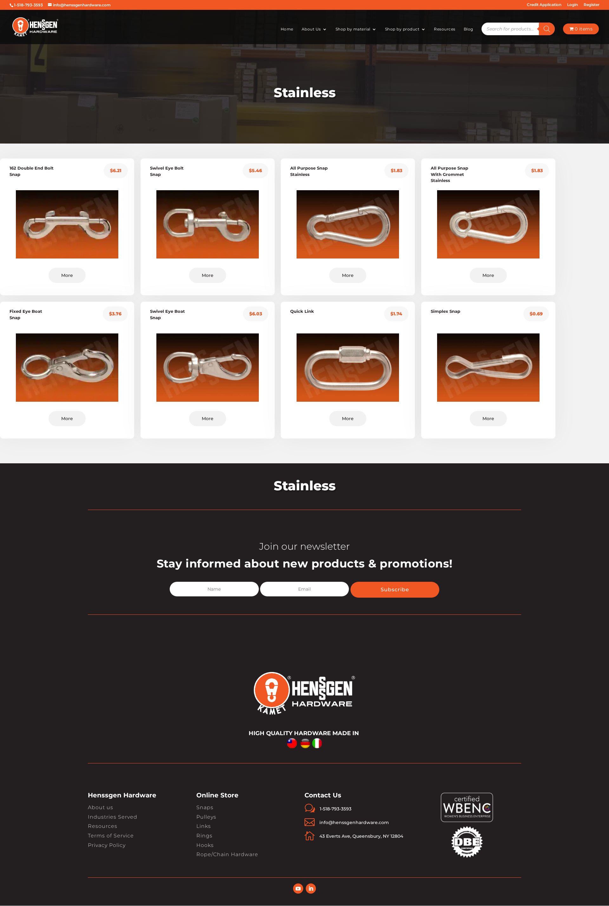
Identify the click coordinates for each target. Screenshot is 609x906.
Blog (468, 29)
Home (287, 29)
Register (591, 5)
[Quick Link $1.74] (348, 378)
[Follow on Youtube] (298, 888)
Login (572, 5)
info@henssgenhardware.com (354, 822)
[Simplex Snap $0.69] (488, 378)
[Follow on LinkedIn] (311, 888)
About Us (311, 29)
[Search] (547, 29)
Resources (444, 29)
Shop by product (402, 29)
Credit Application (544, 5)
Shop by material (353, 29)
